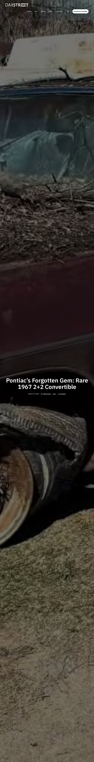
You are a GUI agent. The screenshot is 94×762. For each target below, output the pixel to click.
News (43, 11)
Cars (36, 11)
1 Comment (62, 394)
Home (29, 11)
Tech (50, 11)
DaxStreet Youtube (80, 11)
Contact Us (59, 11)
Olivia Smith (47, 394)
